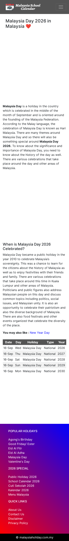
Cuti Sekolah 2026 (21, 485)
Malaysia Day (17, 457)
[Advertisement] (34, 65)
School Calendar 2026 (24, 481)
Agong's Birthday (20, 439)
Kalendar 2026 (18, 490)
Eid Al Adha (16, 453)
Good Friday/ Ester (21, 444)
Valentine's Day (19, 461)
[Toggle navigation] (61, 7)
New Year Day (40, 332)
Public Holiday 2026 (22, 477)
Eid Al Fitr (15, 448)
